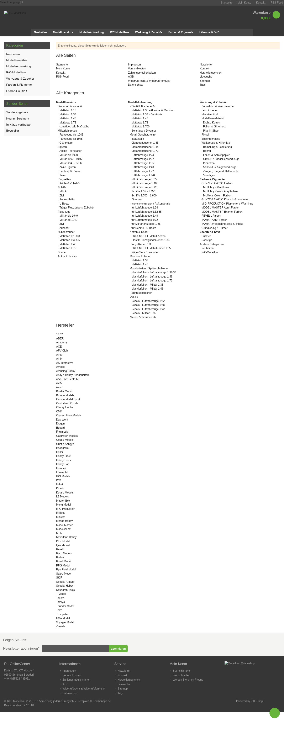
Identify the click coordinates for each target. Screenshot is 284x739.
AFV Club (62, 350)
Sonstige (206, 240)
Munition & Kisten (140, 256)
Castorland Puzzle (67, 403)
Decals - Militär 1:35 (143, 313)
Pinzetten (209, 163)
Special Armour (65, 581)
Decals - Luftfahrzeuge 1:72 (148, 309)
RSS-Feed (62, 76)
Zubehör (64, 227)
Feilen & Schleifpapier (216, 155)
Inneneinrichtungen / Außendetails (150, 203)
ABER (60, 338)
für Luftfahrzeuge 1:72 (144, 219)
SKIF (59, 577)
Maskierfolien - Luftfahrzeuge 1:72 (151, 280)
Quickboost (63, 545)
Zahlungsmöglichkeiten (142, 72)
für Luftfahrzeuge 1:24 (144, 207)
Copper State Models (68, 415)
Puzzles (206, 236)
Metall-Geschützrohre (143, 134)
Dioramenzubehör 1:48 (144, 146)
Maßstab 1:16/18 (69, 236)
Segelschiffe (66, 199)
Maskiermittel (209, 114)
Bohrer (207, 150)
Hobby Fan (62, 464)
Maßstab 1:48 (67, 118)
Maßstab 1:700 (140, 126)
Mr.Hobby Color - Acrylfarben (220, 191)
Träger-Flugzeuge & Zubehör (76, 207)
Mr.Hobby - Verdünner (216, 187)
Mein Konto (63, 68)
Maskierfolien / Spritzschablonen (149, 268)
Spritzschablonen (141, 292)
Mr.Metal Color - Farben (217, 195)
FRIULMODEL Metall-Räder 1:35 (151, 248)
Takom (60, 598)
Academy (62, 342)
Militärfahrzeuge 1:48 (144, 183)
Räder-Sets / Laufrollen (145, 252)
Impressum (135, 64)
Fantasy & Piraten (70, 171)
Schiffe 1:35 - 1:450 (143, 191)
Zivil (61, 195)
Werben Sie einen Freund (188, 679)
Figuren (62, 146)
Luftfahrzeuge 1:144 (143, 175)
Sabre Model (63, 573)
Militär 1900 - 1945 (70, 158)
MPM (59, 533)
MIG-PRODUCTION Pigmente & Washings (227, 203)
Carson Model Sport (68, 399)
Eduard (60, 427)
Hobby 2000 (63, 456)
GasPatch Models (67, 435)
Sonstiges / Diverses (144, 130)
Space (61, 252)
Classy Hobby (64, 407)
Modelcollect (63, 529)
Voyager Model (65, 622)
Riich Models (64, 553)
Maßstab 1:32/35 (69, 240)
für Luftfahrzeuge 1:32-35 (146, 211)
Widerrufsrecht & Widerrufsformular (149, 80)
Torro (59, 610)
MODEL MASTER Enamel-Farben (221, 211)
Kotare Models (65, 492)
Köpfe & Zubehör (69, 183)
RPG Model (63, 565)
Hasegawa (62, 447)
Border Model (64, 391)
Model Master (64, 525)
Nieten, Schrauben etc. (143, 317)
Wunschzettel (181, 675)
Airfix (59, 358)
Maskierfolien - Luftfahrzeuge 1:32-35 (153, 272)
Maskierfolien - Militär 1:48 (147, 288)
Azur (59, 387)
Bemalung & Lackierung (217, 146)
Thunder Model (65, 606)
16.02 (59, 334)
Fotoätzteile (137, 138)
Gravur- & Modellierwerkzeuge (221, 158)
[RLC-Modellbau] (15, 13)
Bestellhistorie (181, 670)
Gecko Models (65, 439)
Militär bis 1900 (68, 155)
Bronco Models (65, 395)
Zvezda (60, 626)
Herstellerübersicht (211, 72)
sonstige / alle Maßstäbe (74, 126)
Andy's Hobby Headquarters (73, 374)
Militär (63, 191)
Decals (134, 296)
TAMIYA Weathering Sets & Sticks (222, 223)
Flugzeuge (64, 211)
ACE (59, 346)
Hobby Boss (63, 460)
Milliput (60, 512)
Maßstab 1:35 (67, 114)
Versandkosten (137, 68)
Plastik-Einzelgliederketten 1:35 (150, 240)
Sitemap (205, 80)
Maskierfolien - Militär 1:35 (147, 284)
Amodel (60, 366)
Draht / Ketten (211, 122)
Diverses (136, 199)
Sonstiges (209, 175)
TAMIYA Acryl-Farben (214, 219)
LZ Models (62, 496)
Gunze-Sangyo (65, 443)
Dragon (60, 423)
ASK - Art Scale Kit (67, 379)
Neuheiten (207, 248)
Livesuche (206, 76)
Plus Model (63, 541)
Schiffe (62, 187)
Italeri (59, 484)
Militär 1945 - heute (71, 163)
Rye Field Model (66, 569)
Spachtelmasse (210, 138)
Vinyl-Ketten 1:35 (141, 244)
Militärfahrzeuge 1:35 (144, 179)
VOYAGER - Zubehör (142, 106)
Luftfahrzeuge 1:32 (142, 158)
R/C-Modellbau (210, 252)
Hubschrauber (66, 231)
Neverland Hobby (66, 537)
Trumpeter (62, 614)
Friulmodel (62, 431)
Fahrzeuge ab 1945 (71, 138)
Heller (59, 452)
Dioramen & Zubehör (70, 106)
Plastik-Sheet (211, 130)
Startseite (62, 64)
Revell (60, 549)
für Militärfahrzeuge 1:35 (146, 223)
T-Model (61, 593)
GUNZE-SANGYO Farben (216, 183)
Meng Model (63, 504)
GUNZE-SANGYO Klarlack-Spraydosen (225, 199)
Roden (60, 557)
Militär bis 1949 (68, 215)
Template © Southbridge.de (94, 701)
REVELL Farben (211, 215)
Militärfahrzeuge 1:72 (144, 187)
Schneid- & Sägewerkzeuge (219, 167)
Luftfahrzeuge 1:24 (142, 155)
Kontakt (60, 72)
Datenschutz (135, 84)
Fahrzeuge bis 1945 (71, 134)
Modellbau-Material (212, 118)
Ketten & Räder (139, 231)
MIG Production (65, 508)
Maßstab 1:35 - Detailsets (147, 114)
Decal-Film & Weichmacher (217, 106)
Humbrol (61, 468)
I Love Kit (62, 472)
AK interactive (64, 362)
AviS (59, 383)
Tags (203, 84)
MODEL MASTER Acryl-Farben (220, 207)
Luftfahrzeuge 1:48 (142, 167)
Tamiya (60, 601)
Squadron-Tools (65, 589)
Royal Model (63, 561)
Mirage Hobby (64, 520)
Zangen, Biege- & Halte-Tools (220, 171)
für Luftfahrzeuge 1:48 (144, 215)
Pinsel (205, 134)
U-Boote (64, 203)
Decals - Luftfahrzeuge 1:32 (148, 300)
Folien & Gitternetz (214, 126)
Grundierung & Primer (214, 227)
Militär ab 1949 (68, 219)
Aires (59, 354)
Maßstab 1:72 (67, 122)
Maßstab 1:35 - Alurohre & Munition (152, 110)
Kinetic (60, 488)
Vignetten (65, 179)
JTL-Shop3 (257, 701)
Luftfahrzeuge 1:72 (142, 171)
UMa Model (63, 618)
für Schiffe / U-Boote (143, 227)
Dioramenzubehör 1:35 (144, 142)
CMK (59, 411)
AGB (131, 76)
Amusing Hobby (65, 371)
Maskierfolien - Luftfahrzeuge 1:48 (151, 276)
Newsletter (206, 64)
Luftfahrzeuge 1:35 (142, 163)
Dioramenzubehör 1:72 (144, 150)
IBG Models (63, 476)
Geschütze (66, 142)
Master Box (63, 500)
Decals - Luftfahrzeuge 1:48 (148, 304)
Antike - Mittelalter (70, 150)
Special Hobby (65, 585)
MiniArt (60, 516)
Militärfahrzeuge (67, 130)
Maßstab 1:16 (67, 110)
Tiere (62, 175)
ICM (58, 480)
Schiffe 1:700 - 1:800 (144, 195)
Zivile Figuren (67, 167)
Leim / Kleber (209, 110)
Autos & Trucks (67, 256)
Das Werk (62, 419)
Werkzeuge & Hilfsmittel (216, 142)
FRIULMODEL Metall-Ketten (148, 236)
